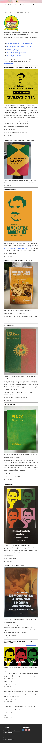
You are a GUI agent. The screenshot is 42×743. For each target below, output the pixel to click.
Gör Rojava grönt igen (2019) (12, 49)
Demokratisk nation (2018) (12, 50)
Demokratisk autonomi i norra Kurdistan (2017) (16, 52)
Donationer (20, 7)
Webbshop (28, 4)
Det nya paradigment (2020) (12, 47)
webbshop (25, 59)
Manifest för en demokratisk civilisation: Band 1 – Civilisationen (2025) (21, 41)
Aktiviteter (22, 4)
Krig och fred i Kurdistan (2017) (13, 53)
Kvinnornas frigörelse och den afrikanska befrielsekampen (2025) (20, 43)
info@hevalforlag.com (8, 63)
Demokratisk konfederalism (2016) (13, 55)
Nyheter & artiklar (8, 4)
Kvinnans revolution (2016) (12, 56)
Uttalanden (16, 4)
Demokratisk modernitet (31, 645)
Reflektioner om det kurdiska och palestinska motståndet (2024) (20, 46)
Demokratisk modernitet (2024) (13, 44)
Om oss (33, 4)
